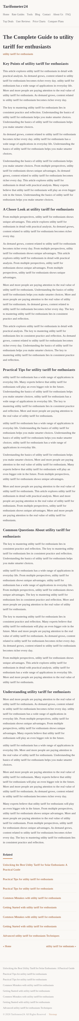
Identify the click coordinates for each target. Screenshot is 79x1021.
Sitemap (53, 1014)
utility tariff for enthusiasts (18, 53)
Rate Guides (18, 14)
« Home (7, 946)
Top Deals (8, 21)
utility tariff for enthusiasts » (61, 946)
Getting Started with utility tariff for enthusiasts (30, 907)
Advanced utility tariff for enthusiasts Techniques (31, 935)
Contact (47, 14)
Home (6, 14)
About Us (58, 14)
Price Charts (39, 21)
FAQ (68, 14)
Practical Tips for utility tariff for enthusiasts (28, 879)
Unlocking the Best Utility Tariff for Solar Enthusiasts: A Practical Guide (39, 968)
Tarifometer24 (15, 6)
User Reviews (23, 21)
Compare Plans (56, 21)
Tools (30, 14)
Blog (37, 14)
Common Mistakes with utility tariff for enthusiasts (32, 898)
